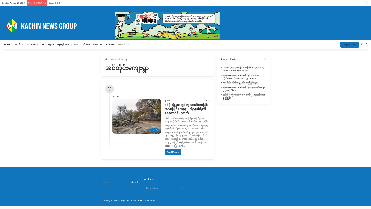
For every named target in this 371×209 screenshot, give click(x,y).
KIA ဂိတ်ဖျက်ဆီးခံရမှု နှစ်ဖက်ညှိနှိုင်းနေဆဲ (240, 83)
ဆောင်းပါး (31, 44)
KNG (169, 101)
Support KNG (55, 3)
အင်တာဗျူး (47, 44)
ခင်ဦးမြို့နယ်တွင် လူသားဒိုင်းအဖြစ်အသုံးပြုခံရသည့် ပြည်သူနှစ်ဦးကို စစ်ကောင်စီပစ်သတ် (186, 109)
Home (7, 44)
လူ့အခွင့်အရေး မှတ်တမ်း (68, 44)
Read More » (173, 152)
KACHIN (110, 44)
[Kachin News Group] (111, 26)
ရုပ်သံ (85, 44)
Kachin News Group (147, 200)
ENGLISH (97, 44)
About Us (123, 44)
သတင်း (17, 44)
